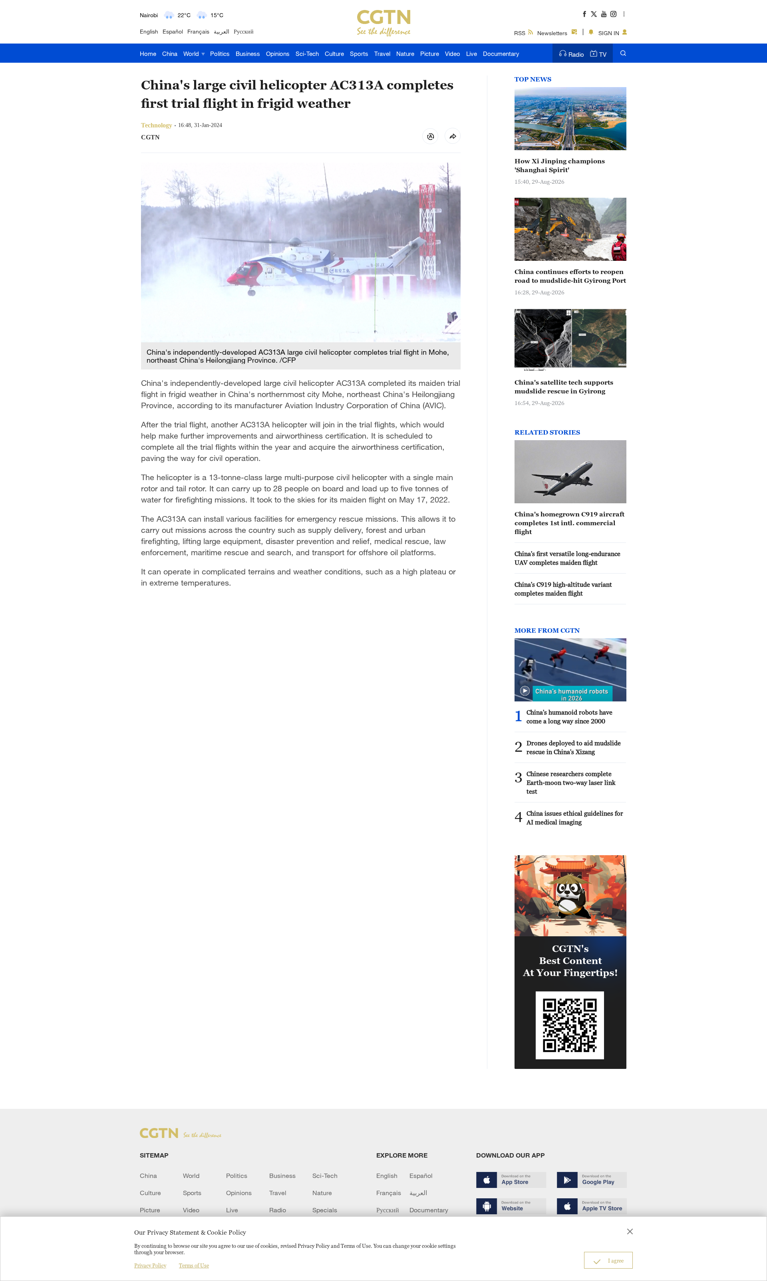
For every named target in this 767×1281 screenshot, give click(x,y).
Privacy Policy (150, 1265)
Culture (334, 53)
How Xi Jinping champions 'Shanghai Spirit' (560, 165)
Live (471, 53)
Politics (220, 53)
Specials (324, 1209)
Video (452, 53)
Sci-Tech (307, 53)
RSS (519, 33)
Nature (405, 53)
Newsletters (552, 33)
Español (173, 31)
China (169, 53)
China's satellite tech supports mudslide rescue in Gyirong (564, 387)
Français (198, 31)
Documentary (501, 53)
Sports (359, 53)
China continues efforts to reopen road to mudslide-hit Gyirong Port (570, 276)
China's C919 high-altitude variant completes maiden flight (563, 589)
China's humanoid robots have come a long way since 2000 (569, 717)
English (149, 31)
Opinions (278, 53)
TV (602, 54)
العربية (221, 31)
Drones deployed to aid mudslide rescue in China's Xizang (574, 747)
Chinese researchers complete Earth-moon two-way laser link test (571, 782)
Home (148, 53)
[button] (525, 691)
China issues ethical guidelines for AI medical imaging (575, 818)
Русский (244, 31)
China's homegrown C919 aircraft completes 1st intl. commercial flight (569, 522)
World (192, 53)
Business (248, 53)
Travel (382, 53)
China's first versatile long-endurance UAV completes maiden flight (567, 558)
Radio (576, 54)
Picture (429, 53)
